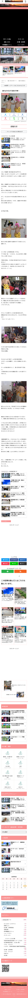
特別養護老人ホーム (6, 521)
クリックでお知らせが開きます (15, 131)
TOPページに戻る (7, 987)
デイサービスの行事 (15, 938)
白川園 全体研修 (15, 949)
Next (27, 71)
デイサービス (15, 935)
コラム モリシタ (15, 951)
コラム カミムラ (15, 944)
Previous (1, 71)
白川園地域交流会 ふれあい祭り (15, 942)
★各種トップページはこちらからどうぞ (14, 85)
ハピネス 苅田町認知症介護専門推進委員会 (15, 947)
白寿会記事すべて (14, 919)
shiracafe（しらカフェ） (15, 923)
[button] (25, 464)
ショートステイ (15, 933)
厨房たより (15, 925)
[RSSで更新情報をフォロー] (20, 571)
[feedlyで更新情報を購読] (7, 571)
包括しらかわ (8, 989)
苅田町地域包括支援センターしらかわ (15, 940)
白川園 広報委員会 (15, 927)
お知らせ (15, 953)
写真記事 (15, 929)
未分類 (15, 955)
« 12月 (3, 892)
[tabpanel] (8, 71)
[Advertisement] (14, 23)
